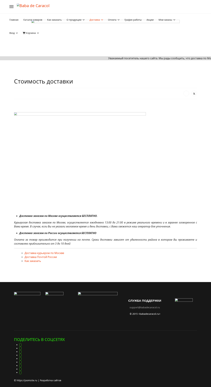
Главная (13, 19)
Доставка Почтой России (41, 257)
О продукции (74, 19)
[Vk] (196, 28)
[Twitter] (194, 93)
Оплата (112, 19)
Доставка (95, 19)
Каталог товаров (32, 19)
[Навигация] (11, 6)
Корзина (30, 32)
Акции (150, 19)
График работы (133, 19)
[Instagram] (196, 24)
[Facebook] (186, 93)
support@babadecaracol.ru (145, 307)
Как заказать (54, 19)
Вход (12, 32)
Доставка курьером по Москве (44, 253)
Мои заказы (165, 19)
